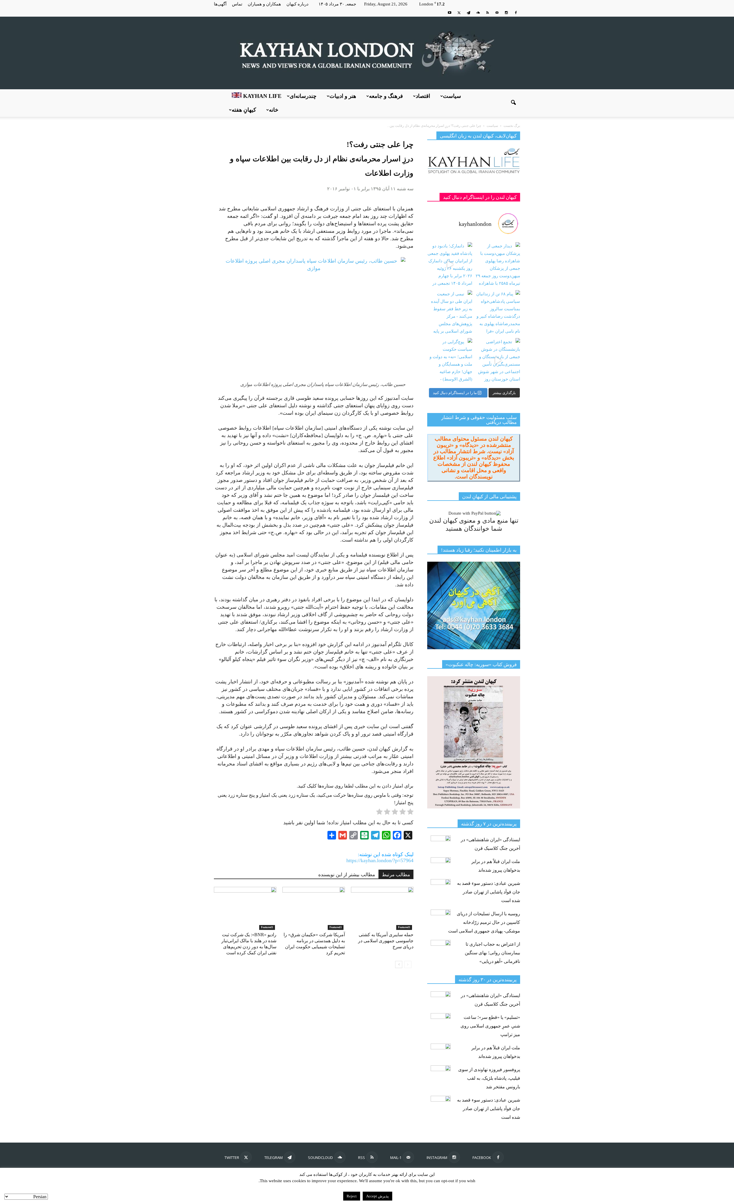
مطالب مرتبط (396, 874)
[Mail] (497, 12)
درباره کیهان (297, 4)
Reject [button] (352, 1196)
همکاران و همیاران (264, 4)
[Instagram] (506, 12)
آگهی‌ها (220, 4)
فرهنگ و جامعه (386, 96)
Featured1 (267, 927)
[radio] (410, 813)
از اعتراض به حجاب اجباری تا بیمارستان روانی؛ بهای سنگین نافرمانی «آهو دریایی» (492, 953)
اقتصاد (423, 96)
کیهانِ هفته (244, 110)
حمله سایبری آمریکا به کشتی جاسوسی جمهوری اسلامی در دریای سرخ (385, 940)
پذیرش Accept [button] (377, 1196)
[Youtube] (449, 12)
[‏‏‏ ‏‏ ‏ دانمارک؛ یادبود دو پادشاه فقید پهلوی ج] (449, 264)
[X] (459, 12)
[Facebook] (516, 12)
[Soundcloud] (478, 12)
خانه (273, 110)
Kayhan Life (262, 96)
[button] (513, 103)
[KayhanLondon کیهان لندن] (367, 53)
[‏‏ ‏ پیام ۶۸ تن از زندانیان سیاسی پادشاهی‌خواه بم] (497, 312)
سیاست (452, 96)
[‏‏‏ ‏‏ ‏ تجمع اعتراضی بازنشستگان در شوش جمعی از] (497, 360)
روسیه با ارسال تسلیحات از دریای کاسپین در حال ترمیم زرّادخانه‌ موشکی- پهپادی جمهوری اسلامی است (484, 922)
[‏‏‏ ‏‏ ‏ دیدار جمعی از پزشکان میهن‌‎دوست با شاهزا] (497, 264)
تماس (237, 4)
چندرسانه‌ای (303, 96)
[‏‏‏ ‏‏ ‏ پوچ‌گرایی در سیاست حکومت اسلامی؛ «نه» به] (449, 360)
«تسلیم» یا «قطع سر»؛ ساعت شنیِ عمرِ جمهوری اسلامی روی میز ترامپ (490, 1026)
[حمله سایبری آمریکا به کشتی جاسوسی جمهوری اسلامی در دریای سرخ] (382, 908)
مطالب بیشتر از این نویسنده (346, 874)
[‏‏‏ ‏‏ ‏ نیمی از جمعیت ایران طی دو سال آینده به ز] (449, 312)
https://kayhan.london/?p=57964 (379, 860)
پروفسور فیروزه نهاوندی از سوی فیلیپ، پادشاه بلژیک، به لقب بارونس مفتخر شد (489, 1078)
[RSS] (487, 12)
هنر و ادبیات (342, 96)
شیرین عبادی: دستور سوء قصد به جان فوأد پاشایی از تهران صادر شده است (488, 892)
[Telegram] (468, 12)
